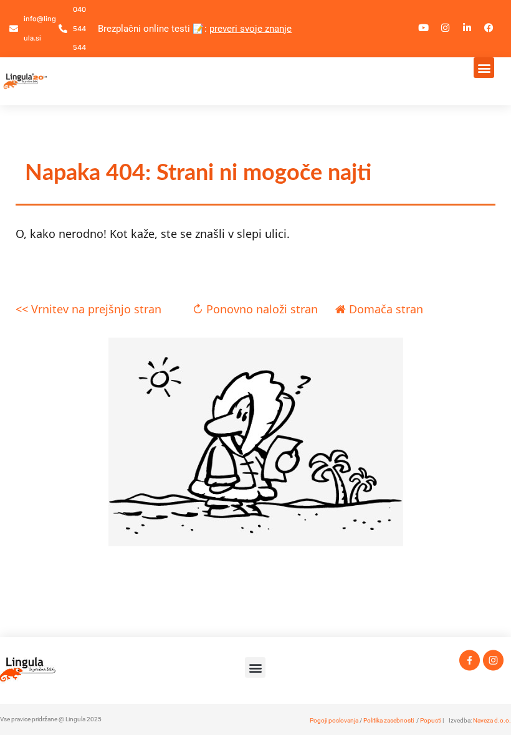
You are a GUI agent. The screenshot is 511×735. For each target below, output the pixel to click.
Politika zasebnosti (388, 720)
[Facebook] (489, 28)
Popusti (430, 720)
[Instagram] (445, 28)
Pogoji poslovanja (334, 720)
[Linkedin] (467, 28)
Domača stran (384, 308)
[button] (484, 67)
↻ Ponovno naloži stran (255, 308)
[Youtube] (423, 28)
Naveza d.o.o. (492, 720)
